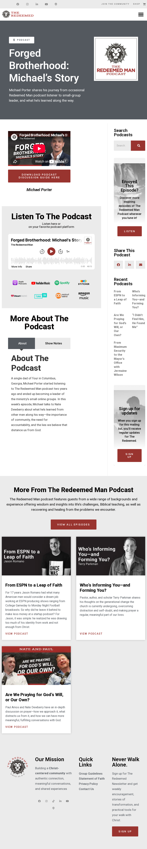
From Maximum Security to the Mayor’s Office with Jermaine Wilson (120, 358)
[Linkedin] (37, 4)
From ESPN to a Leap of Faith (33, 585)
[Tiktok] (53, 801)
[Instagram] (27, 4)
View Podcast (16, 633)
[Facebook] (18, 4)
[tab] (21, 343)
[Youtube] (46, 4)
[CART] (144, 4)
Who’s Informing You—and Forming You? (139, 299)
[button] (141, 14)
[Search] (138, 146)
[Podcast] (56, 4)
